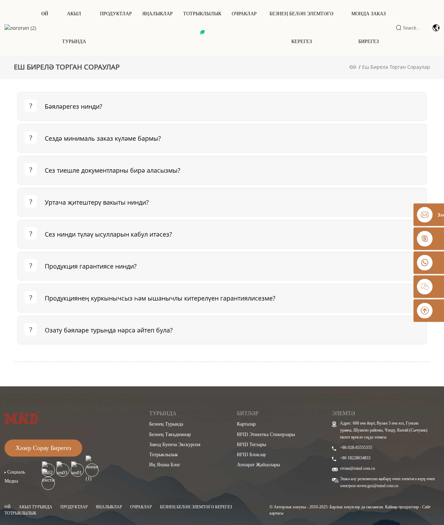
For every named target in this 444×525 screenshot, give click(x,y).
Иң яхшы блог (164, 464)
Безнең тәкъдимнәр (170, 434)
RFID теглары (251, 444)
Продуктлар (116, 13)
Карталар (246, 424)
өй (8, 507)
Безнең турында (166, 424)
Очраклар (244, 13)
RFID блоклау (251, 454)
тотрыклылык (202, 13)
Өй (44, 13)
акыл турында (35, 507)
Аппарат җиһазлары (258, 464)
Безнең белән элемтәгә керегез (301, 27)
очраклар (141, 507)
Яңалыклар (157, 13)
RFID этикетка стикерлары (266, 434)
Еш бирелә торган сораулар (396, 67)
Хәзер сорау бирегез (43, 447)
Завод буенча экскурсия (174, 444)
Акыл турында (74, 27)
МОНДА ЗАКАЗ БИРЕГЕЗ (368, 27)
